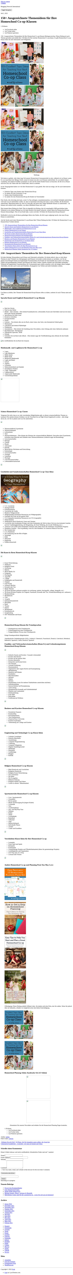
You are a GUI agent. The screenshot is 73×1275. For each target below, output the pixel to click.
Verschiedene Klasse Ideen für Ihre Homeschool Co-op (21, 246)
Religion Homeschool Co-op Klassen (16, 242)
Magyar (7, 1247)
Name (3, 1155)
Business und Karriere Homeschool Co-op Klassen (20, 239)
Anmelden (8, 1260)
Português (8, 1238)
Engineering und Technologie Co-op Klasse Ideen (19, 240)
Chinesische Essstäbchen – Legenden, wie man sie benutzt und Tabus (21, 1144)
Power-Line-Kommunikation (13, 1188)
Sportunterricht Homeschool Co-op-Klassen (18, 244)
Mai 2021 (7, 1218)
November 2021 (9, 1207)
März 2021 (8, 1221)
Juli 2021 (7, 1214)
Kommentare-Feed (10, 1263)
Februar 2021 (9, 1223)
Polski (6, 1243)
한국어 (7, 1252)
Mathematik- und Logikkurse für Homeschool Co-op (20, 228)
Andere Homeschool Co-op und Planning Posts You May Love (23, 247)
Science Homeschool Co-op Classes (15, 230)
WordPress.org (9, 1265)
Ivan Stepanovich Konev (12, 1190)
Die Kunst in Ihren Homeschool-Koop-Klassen (18, 233)
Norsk (6, 1231)
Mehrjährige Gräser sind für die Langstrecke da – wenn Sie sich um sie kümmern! (29, 1195)
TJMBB (3, 3)
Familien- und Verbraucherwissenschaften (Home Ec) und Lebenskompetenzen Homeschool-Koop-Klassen (36, 237)
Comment (4, 1168)
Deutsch (7, 1226)
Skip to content (5, 1)
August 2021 (8, 1212)
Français (7, 1236)
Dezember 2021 (9, 1205)
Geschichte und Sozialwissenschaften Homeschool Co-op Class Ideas (25, 232)
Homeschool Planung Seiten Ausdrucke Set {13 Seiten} (21, 249)
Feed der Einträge (10, 1261)
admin (8, 1137)
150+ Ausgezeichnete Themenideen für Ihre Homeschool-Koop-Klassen (26, 225)
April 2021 (8, 1219)
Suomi (6, 1248)
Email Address (5, 1157)
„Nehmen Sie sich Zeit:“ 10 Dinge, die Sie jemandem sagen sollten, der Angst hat (25, 1142)
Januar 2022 (8, 1204)
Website (3, 1159)
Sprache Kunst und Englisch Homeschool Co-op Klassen (21, 227)
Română (7, 1241)
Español (7, 1235)
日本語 (7, 1250)
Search (3, 1178)
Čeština (7, 1245)
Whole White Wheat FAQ (12, 1191)
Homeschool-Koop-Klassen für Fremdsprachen (19, 235)
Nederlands (8, 1228)
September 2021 (9, 1211)
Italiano (7, 1240)
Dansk (6, 1233)
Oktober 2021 (9, 1209)
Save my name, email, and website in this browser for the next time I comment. (26, 1170)
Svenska (7, 1229)
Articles (11, 1138)
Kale (13, 1269)
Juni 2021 (7, 1216)
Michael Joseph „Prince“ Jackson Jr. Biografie (18, 1193)
